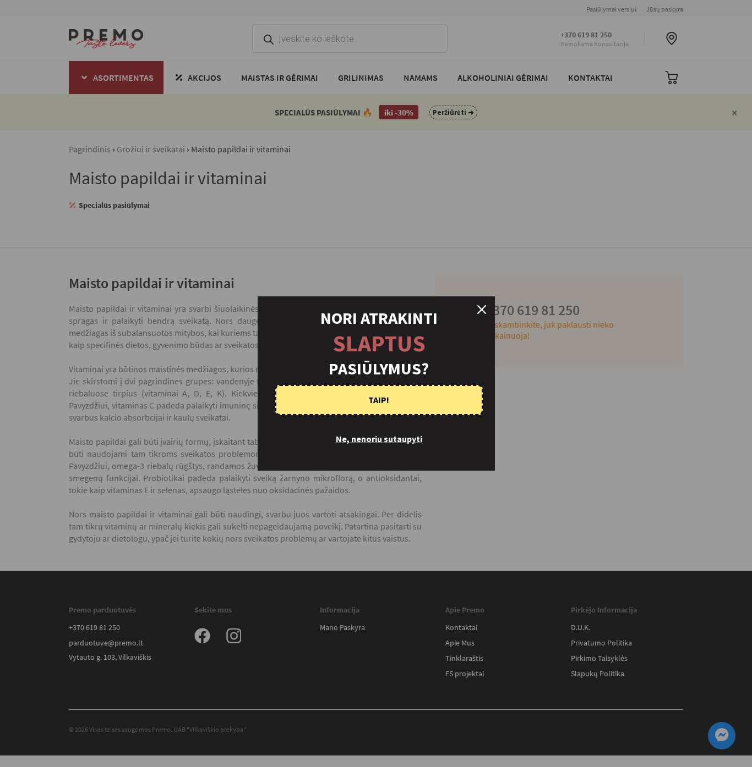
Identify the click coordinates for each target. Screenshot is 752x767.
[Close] (481, 309)
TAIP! (378, 399)
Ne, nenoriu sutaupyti (379, 438)
